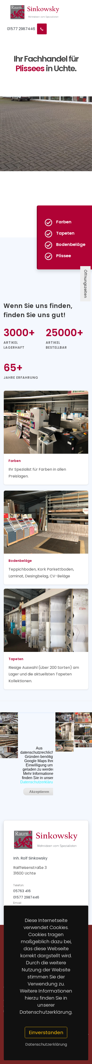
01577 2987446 (21, 29)
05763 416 (22, 890)
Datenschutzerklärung (46, 1044)
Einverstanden (46, 1032)
